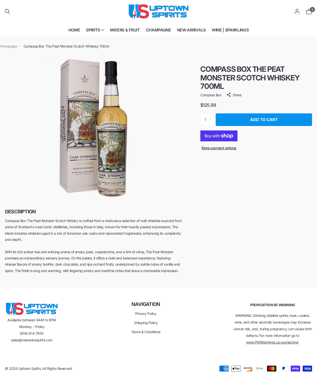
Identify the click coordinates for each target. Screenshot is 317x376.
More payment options (219, 148)
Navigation (146, 304)
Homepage (8, 46)
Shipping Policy (146, 323)
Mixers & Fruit (125, 29)
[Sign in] (297, 11)
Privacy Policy (146, 313)
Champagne (158, 29)
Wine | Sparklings (230, 29)
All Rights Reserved (57, 368)
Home (74, 29)
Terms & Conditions (145, 332)
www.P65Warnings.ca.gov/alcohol (272, 342)
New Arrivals (191, 29)
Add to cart (264, 119)
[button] (212, 115)
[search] (7, 11)
